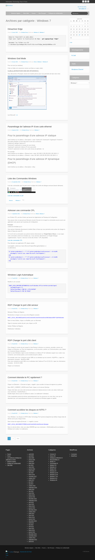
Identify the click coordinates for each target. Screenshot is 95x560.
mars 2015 (31, 504)
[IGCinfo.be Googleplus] (83, 1)
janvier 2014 (32, 519)
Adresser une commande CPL (21, 210)
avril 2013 (31, 526)
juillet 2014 (31, 513)
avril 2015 (31, 502)
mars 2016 (31, 493)
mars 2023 (31, 467)
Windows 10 (53, 472)
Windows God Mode (17, 58)
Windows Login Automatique (20, 275)
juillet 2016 (31, 489)
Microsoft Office (54, 459)
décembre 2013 (33, 521)
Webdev (52, 465)
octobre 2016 (32, 485)
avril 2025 (31, 456)
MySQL (52, 461)
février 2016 (32, 495)
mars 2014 (31, 515)
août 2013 (31, 523)
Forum (9, 456)
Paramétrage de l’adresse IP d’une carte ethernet (30, 126)
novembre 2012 (33, 536)
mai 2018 (31, 472)
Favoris (34, 13)
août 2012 (31, 541)
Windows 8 (45, 61)
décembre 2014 (33, 510)
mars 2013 (31, 528)
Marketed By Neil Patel (26, 551)
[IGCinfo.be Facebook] (86, 1)
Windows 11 (36, 32)
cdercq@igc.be (82, 8)
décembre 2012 (33, 534)
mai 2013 (31, 524)
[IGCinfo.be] (9, 5)
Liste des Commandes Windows (22, 178)
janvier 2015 (32, 508)
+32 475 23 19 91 (81, 7)
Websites (52, 467)
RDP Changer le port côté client (22, 340)
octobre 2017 (32, 478)
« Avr (71, 42)
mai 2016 (31, 491)
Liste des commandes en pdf (15, 195)
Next (18, 438)
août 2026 (31, 454)
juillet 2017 (31, 480)
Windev (37, 213)
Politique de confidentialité (56, 13)
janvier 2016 (32, 497)
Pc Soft (74, 55)
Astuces (11, 200)
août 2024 (31, 461)
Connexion (74, 454)
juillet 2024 (31, 463)
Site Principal (42, 13)
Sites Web (26, 13)
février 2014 (32, 517)
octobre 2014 (32, 511)
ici (17, 115)
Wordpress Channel (77, 69)
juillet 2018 (31, 471)
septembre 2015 (33, 500)
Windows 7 (42, 32)
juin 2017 (31, 482)
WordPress (74, 456)
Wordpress (52, 480)
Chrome (52, 454)
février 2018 (32, 474)
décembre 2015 (33, 498)
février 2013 (32, 530)
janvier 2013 (32, 532)
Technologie (53, 463)
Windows (52, 471)
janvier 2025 (32, 459)
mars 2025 (31, 458)
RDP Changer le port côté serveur (23, 305)
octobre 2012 (32, 537)
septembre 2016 (33, 487)
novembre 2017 (33, 476)
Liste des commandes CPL (15, 240)
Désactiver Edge (15, 29)
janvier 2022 (32, 469)
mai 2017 (31, 484)
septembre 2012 (33, 539)
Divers (35, 61)
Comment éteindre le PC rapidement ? (25, 377)
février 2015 (32, 506)
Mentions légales (15, 13)
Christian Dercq (24, 32)
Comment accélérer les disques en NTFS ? (27, 410)
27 (79, 35)
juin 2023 (31, 465)
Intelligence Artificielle (55, 458)
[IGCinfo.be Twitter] (88, 1)
